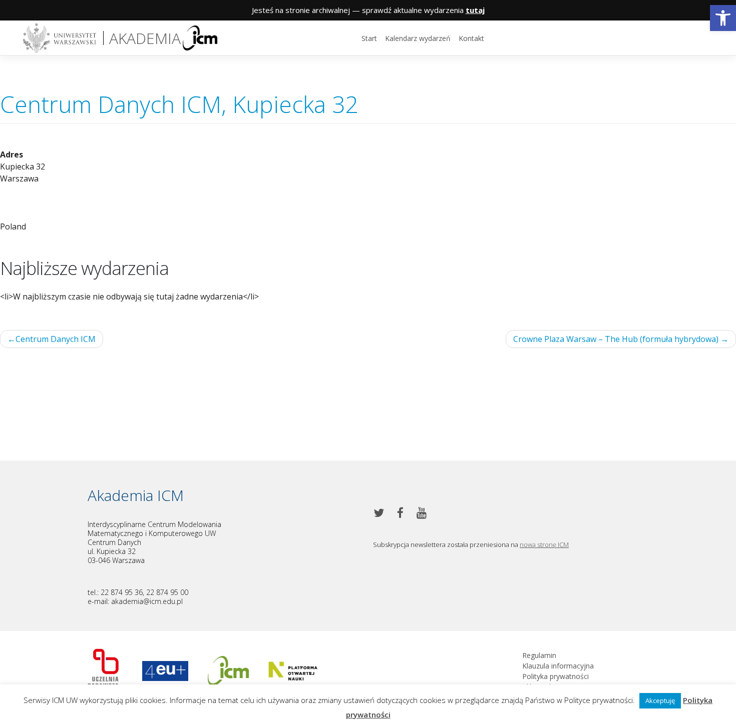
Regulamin (539, 655)
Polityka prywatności (555, 676)
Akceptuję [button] (660, 700)
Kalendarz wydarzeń (418, 38)
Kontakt (471, 38)
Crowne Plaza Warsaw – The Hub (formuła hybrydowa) (615, 339)
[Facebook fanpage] (400, 512)
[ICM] (103, 670)
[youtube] (421, 512)
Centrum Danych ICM (56, 339)
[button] (723, 18)
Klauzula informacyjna (558, 665)
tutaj (475, 10)
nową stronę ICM (544, 544)
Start (369, 38)
